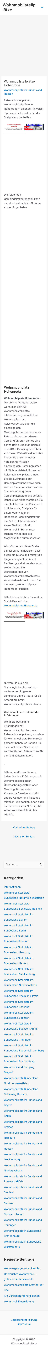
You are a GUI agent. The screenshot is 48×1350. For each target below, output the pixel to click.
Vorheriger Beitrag (24, 827)
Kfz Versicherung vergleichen (22, 1295)
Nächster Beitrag (24, 836)
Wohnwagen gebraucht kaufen (22, 1268)
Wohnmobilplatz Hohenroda (21, 605)
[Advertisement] (24, 40)
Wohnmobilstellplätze (19, 7)
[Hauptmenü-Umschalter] (42, 7)
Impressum (24, 1324)
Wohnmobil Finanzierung (19, 1301)
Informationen (12, 886)
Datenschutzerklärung (24, 1319)
